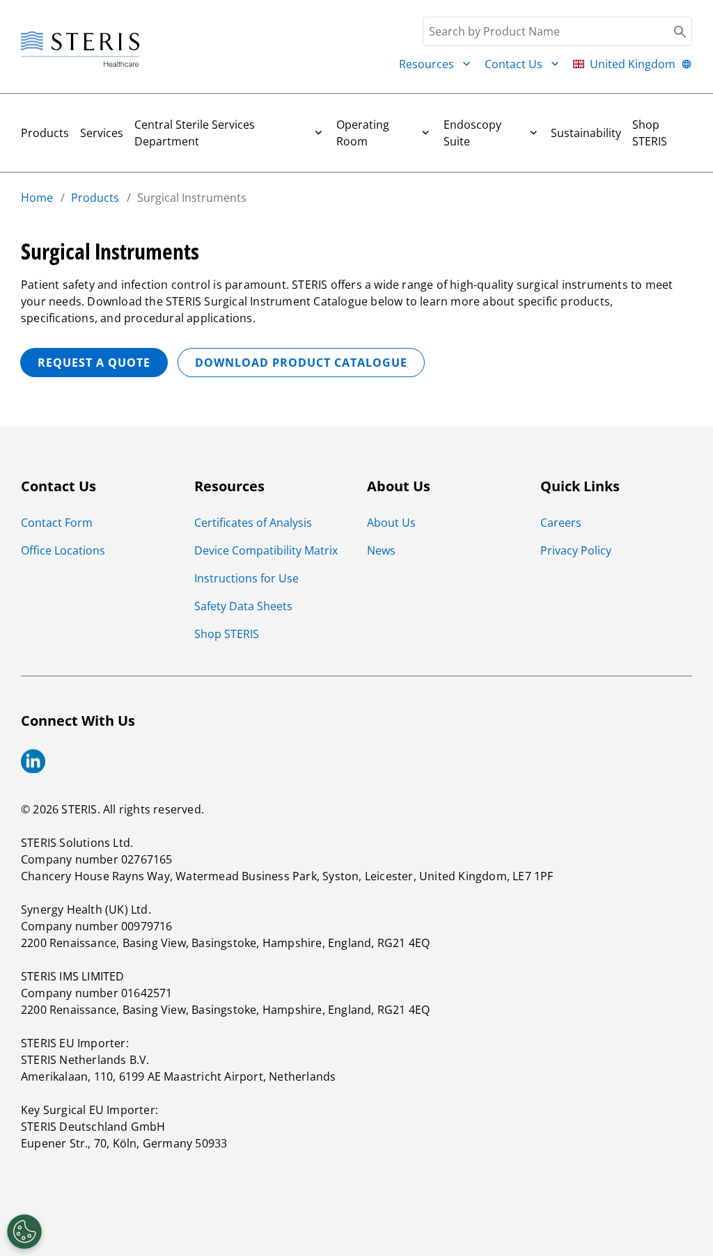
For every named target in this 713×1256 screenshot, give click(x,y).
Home (37, 197)
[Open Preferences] (24, 1231)
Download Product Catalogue (301, 362)
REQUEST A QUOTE (94, 362)
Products (45, 133)
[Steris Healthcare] (80, 49)
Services (101, 133)
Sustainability (586, 133)
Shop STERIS (649, 133)
